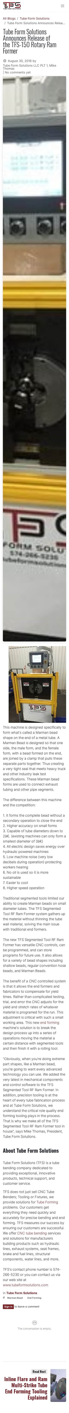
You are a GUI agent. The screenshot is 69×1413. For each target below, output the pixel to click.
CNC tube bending (32, 1233)
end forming (49, 1023)
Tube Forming (47, 1202)
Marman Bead (15, 1297)
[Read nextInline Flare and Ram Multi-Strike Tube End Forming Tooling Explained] (58, 1385)
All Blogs (9, 18)
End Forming (34, 1297)
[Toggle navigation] (62, 6)
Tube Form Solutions (34, 18)
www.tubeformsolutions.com (25, 1285)
